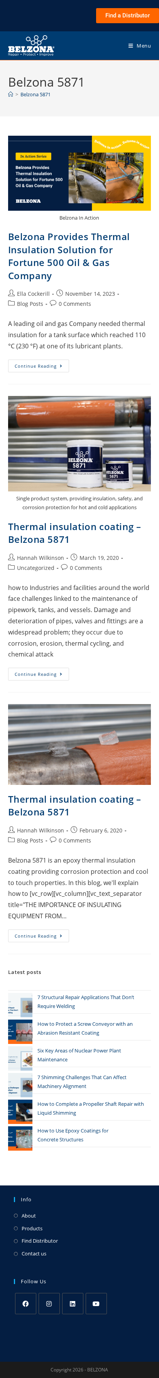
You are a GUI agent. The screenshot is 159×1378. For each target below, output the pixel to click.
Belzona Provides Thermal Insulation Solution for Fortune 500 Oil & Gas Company (69, 256)
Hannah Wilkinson (40, 557)
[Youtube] (96, 1303)
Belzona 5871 (35, 94)
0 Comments (75, 303)
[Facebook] (25, 1303)
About (29, 1215)
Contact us (34, 1253)
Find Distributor (40, 1240)
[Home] (10, 94)
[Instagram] (49, 1303)
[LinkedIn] (72, 1303)
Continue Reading (42, 364)
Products (32, 1228)
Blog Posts (30, 303)
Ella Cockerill (33, 293)
